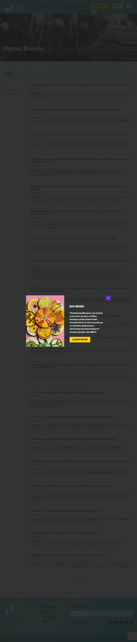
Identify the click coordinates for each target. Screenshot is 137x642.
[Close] (108, 298)
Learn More (80, 339)
